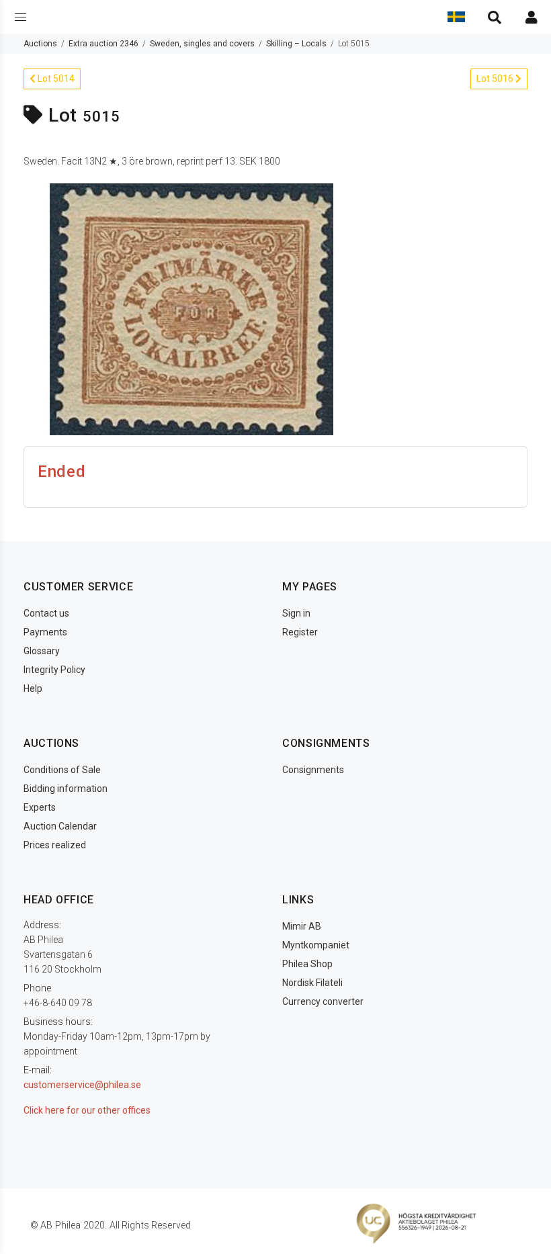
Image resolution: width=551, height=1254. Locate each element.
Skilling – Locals (296, 43)
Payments (45, 632)
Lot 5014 (55, 78)
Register (300, 632)
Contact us (46, 613)
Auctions (40, 43)
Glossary (42, 650)
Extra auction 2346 (103, 43)
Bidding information (66, 788)
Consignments (313, 769)
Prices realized (55, 845)
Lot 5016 (495, 78)
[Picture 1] (191, 308)
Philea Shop (307, 963)
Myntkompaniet (315, 945)
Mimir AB (301, 926)
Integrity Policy (54, 669)
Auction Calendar (60, 826)
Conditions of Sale (62, 769)
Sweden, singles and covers (202, 43)
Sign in (296, 613)
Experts (40, 807)
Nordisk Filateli (312, 982)
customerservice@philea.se (82, 1084)
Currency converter (323, 1001)
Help (33, 688)
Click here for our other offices (87, 1110)
